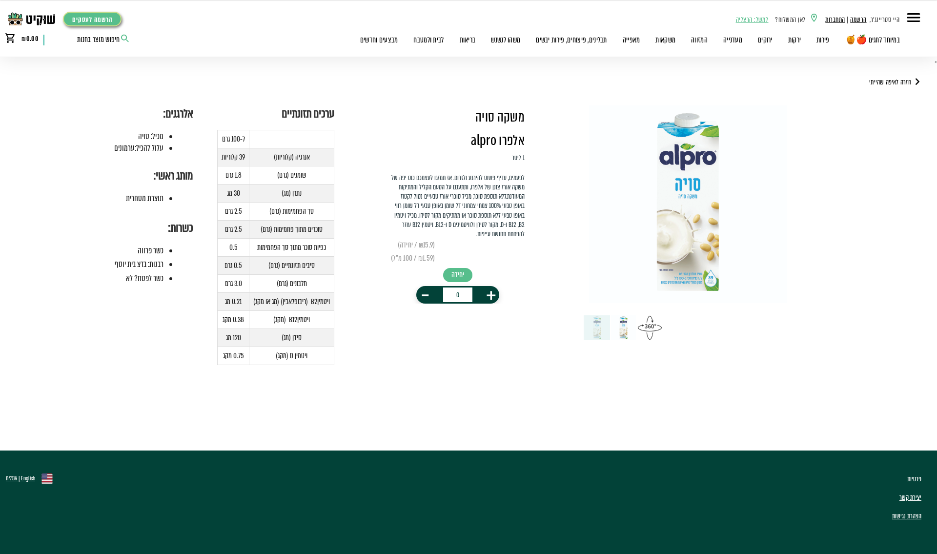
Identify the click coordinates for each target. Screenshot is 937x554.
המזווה (699, 40)
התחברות (835, 19)
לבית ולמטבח (428, 40)
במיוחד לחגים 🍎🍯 (872, 40)
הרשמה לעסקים (92, 19)
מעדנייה (732, 40)
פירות (822, 40)
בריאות (468, 40)
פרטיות (914, 479)
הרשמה (858, 19)
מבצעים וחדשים (379, 40)
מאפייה (631, 40)
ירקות (794, 40)
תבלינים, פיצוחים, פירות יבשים (571, 40)
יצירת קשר (910, 497)
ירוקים (765, 40)
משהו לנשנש (505, 40)
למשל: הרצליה (752, 19)
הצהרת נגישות (906, 516)
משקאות (665, 40)
